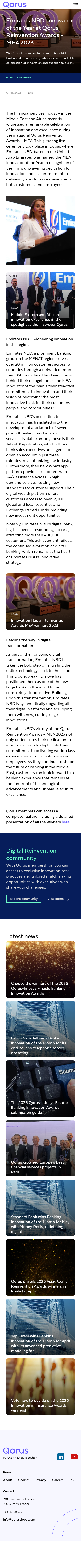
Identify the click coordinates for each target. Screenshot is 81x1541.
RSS (72, 1480)
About (7, 1480)
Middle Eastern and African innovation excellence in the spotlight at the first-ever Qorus (39, 319)
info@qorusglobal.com (19, 1519)
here (66, 822)
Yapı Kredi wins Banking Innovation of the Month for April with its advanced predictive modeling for (40, 1343)
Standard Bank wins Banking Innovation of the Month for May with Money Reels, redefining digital (40, 1224)
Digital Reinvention (19, 78)
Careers (57, 1480)
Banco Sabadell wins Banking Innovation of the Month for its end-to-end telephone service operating (38, 1045)
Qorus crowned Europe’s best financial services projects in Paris (37, 1167)
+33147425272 (12, 1512)
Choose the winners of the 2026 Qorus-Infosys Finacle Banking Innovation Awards (39, 988)
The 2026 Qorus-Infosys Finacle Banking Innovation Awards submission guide (39, 1107)
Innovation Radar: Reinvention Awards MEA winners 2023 (38, 623)
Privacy (41, 1480)
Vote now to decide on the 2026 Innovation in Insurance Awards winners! (40, 1405)
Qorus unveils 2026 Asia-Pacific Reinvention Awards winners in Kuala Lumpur (39, 1286)
